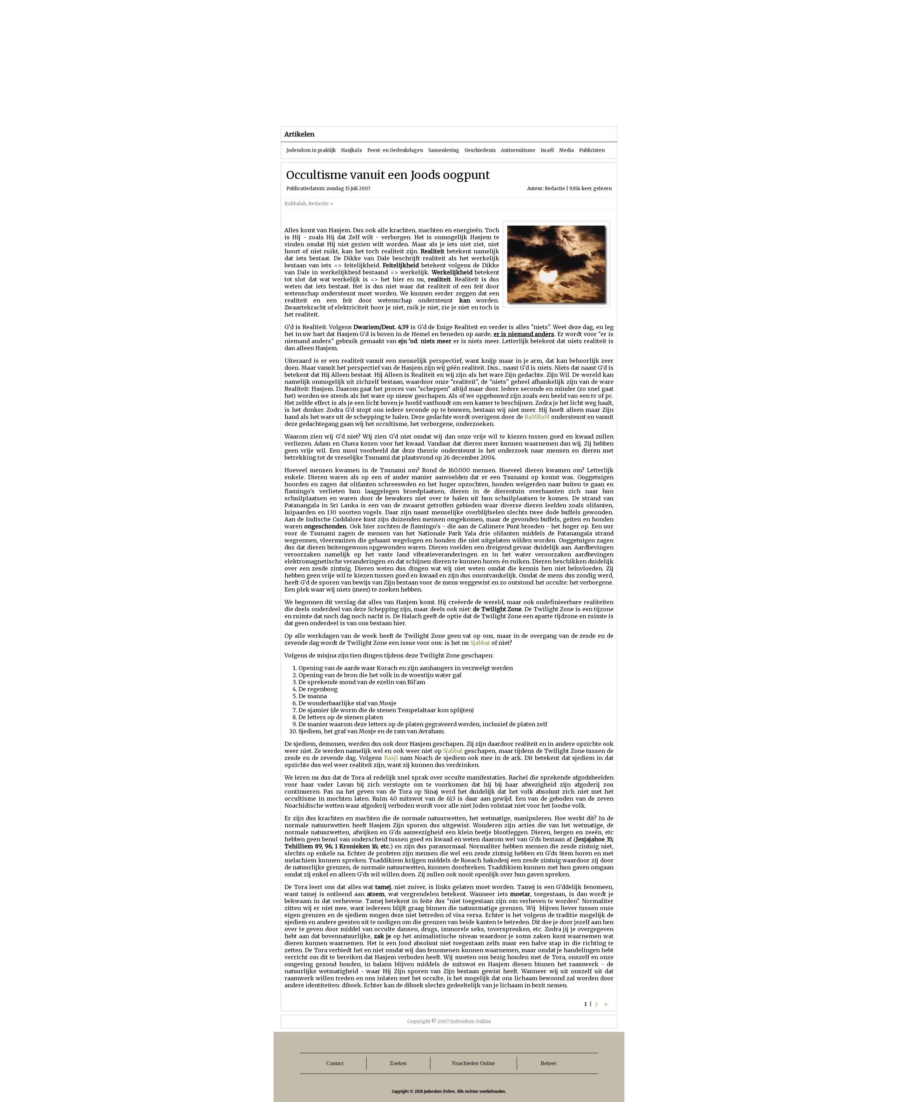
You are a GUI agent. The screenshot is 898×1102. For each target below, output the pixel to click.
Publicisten (592, 150)
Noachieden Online (473, 1063)
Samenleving (443, 150)
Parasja (454, 112)
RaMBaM (537, 416)
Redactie (318, 204)
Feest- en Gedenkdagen (395, 150)
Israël (547, 150)
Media (566, 150)
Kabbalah (295, 204)
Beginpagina (305, 112)
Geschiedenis (480, 150)
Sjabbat (480, 642)
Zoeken (398, 1063)
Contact (334, 1063)
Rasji (391, 757)
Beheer (548, 1063)
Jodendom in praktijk (311, 150)
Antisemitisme (518, 150)
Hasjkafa (351, 150)
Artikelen (366, 112)
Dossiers (411, 112)
